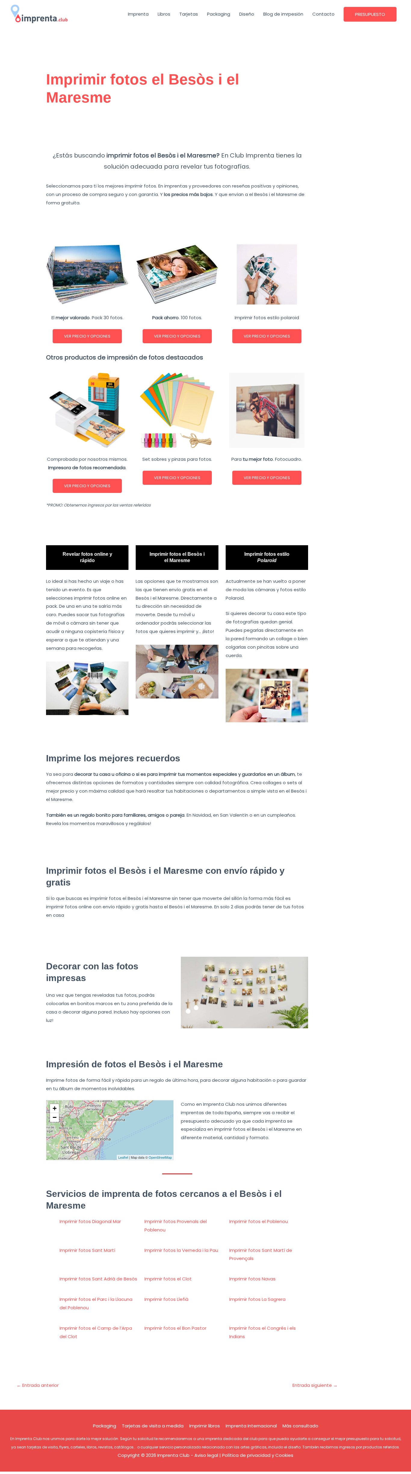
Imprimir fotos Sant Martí (87, 1250)
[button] (370, 14)
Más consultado (300, 1426)
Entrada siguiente (315, 1385)
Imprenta (138, 14)
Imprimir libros (204, 1426)
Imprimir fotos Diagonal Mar (90, 1221)
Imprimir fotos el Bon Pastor (175, 1328)
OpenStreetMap (160, 1157)
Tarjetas (188, 14)
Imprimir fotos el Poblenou (258, 1221)
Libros (164, 14)
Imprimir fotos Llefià (166, 1299)
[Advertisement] (177, 131)
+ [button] (55, 1108)
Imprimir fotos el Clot (168, 1279)
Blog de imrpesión (283, 14)
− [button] (55, 1117)
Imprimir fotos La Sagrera (257, 1299)
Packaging (218, 14)
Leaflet (123, 1157)
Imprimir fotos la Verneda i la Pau (181, 1250)
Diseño (246, 14)
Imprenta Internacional (251, 1426)
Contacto (323, 14)
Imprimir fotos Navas (252, 1279)
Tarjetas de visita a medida (153, 1426)
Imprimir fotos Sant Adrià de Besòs (98, 1279)
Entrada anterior (38, 1385)
